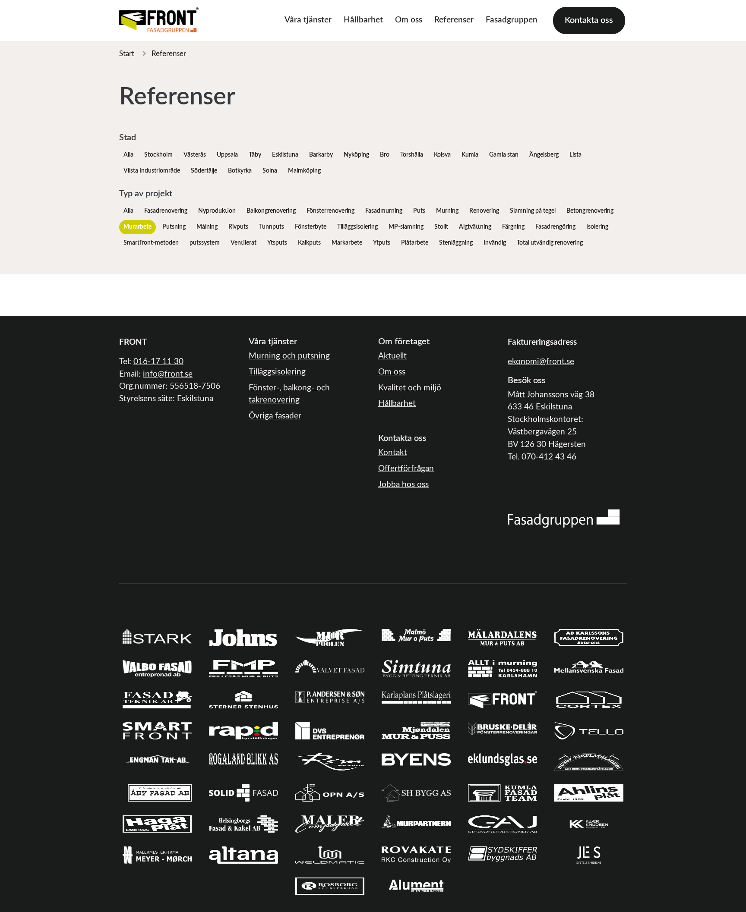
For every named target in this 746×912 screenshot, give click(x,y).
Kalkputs (309, 243)
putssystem (205, 243)
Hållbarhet (363, 20)
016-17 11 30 (158, 362)
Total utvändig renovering (550, 243)
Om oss (408, 20)
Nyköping (356, 155)
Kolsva (442, 155)
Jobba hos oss (403, 485)
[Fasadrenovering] (564, 518)
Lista (575, 155)
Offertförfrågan (406, 469)
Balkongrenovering (271, 211)
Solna (269, 171)
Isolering (597, 227)
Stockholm (158, 155)
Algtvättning (475, 227)
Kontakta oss (589, 20)
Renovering (484, 211)
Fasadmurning (383, 211)
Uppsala (227, 155)
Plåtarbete (414, 243)
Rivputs (238, 227)
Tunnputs (271, 227)
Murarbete (137, 227)
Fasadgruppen (511, 20)
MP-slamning (406, 227)
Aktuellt (392, 356)
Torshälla (411, 155)
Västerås (194, 155)
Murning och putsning (289, 356)
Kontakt (392, 453)
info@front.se (168, 374)
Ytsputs (277, 243)
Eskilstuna (285, 155)
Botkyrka (240, 171)
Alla (128, 155)
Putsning (174, 227)
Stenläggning (456, 243)
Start (126, 53)
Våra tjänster (308, 20)
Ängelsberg (544, 155)
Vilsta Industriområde (151, 171)
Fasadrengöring (555, 227)
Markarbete (347, 243)
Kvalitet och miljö (409, 388)
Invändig (495, 243)
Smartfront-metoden (151, 243)
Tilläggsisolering (357, 227)
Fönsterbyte (310, 227)
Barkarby (321, 155)
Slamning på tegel (533, 211)
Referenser (454, 20)
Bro (384, 155)
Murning (447, 211)
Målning (207, 227)
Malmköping (304, 171)
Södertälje (204, 171)
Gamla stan (503, 155)
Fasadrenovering (165, 211)
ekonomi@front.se (541, 362)
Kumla (470, 155)
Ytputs (381, 243)
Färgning (513, 227)
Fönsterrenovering (330, 211)
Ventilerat (243, 243)
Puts (419, 211)
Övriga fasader (275, 416)
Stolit (441, 227)
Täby (255, 155)
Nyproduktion (217, 211)
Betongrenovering (589, 211)
